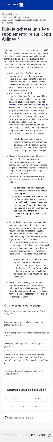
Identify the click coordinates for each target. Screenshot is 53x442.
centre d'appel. (42, 104)
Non (39, 398)
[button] (48, 5)
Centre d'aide (8, 14)
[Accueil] (38, 435)
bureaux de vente (17, 104)
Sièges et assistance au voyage (16, 17)
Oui (17, 398)
